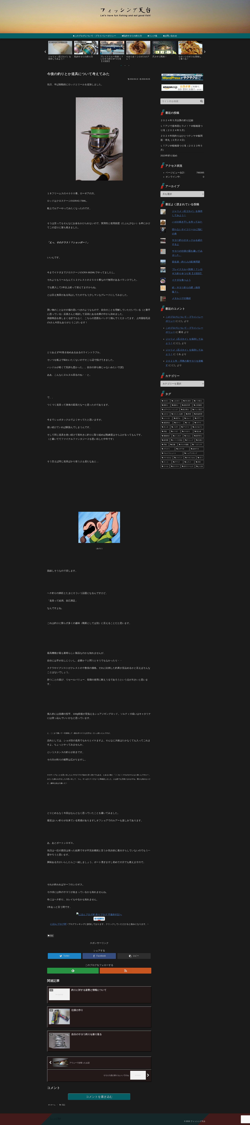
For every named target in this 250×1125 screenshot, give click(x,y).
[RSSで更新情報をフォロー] (125, 971)
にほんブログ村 (58, 924)
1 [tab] (121, 65)
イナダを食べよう (181, 280)
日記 (51, 936)
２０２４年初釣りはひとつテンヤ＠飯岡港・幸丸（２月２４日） (181, 138)
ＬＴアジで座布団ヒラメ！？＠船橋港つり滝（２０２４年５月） (181, 128)
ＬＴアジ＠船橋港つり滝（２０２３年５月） (181, 147)
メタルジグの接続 (181, 298)
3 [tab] (129, 65)
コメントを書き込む (99, 1096)
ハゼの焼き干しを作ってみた (187, 222)
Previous (45, 52)
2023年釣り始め (168, 155)
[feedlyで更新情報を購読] (73, 971)
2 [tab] (125, 65)
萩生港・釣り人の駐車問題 (186, 261)
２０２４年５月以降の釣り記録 (176, 120)
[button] (201, 101)
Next (205, 52)
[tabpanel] (60, 51)
